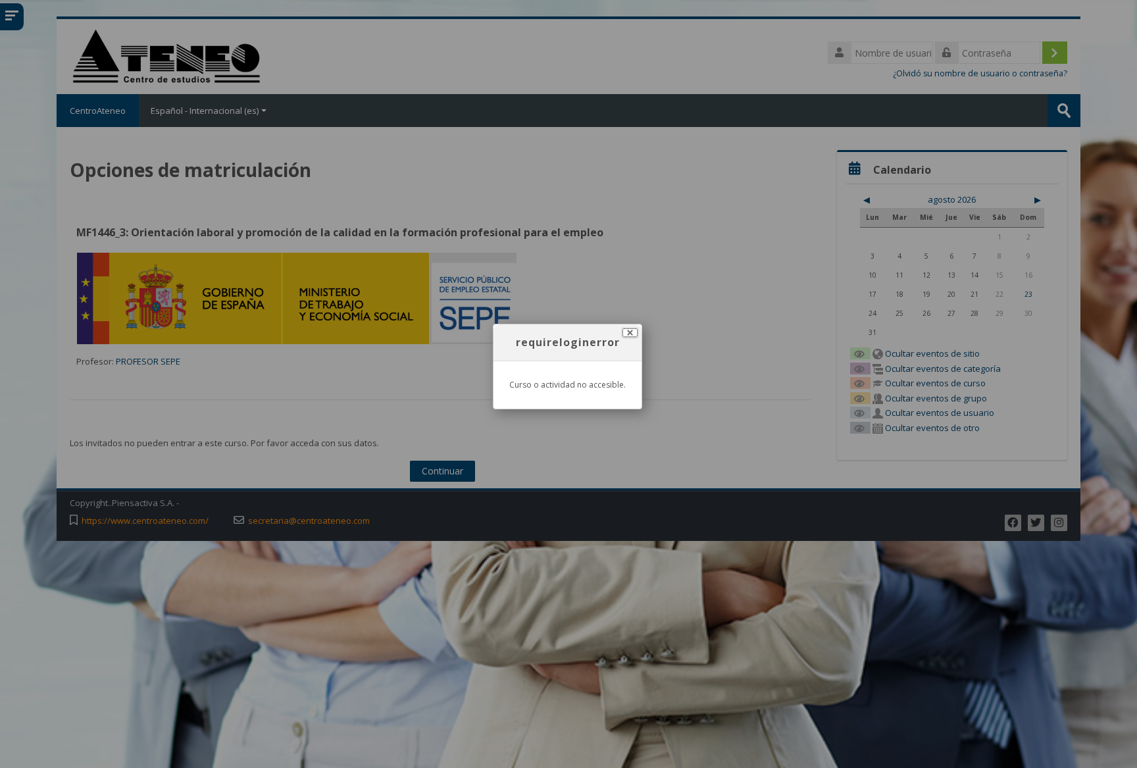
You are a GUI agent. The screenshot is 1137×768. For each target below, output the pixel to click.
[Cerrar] (630, 333)
